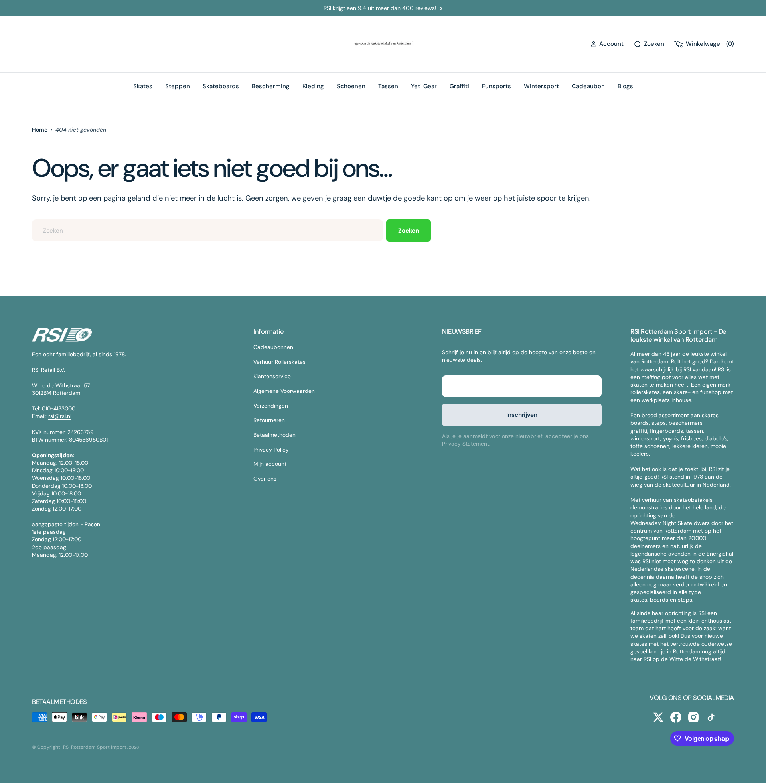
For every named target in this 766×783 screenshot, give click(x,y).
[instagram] (693, 717)
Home (39, 129)
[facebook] (676, 717)
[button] (607, 44)
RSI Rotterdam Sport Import (95, 747)
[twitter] (658, 717)
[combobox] (207, 230)
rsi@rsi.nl (59, 416)
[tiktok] (711, 717)
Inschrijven (521, 415)
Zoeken (408, 231)
